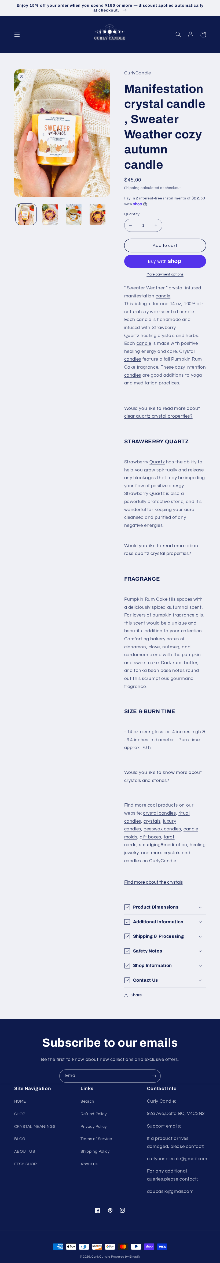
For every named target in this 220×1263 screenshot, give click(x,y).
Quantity (132, 214)
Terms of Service (96, 1139)
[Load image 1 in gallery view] (26, 214)
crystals (166, 335)
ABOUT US (24, 1151)
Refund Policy (93, 1114)
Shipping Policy (94, 1151)
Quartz (132, 335)
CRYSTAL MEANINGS (35, 1127)
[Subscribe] (154, 1076)
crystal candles (159, 813)
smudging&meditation (163, 844)
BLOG (20, 1139)
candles (132, 359)
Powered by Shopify (125, 1256)
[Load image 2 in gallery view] (49, 214)
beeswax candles (162, 829)
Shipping (132, 188)
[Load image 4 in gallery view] (97, 214)
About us (88, 1164)
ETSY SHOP (25, 1164)
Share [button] (136, 995)
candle (163, 296)
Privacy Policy (93, 1127)
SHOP (19, 1114)
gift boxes (150, 837)
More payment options (165, 274)
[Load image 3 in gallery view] (73, 214)
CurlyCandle (100, 1256)
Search (87, 1101)
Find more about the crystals (153, 882)
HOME (20, 1101)
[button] (17, 34)
